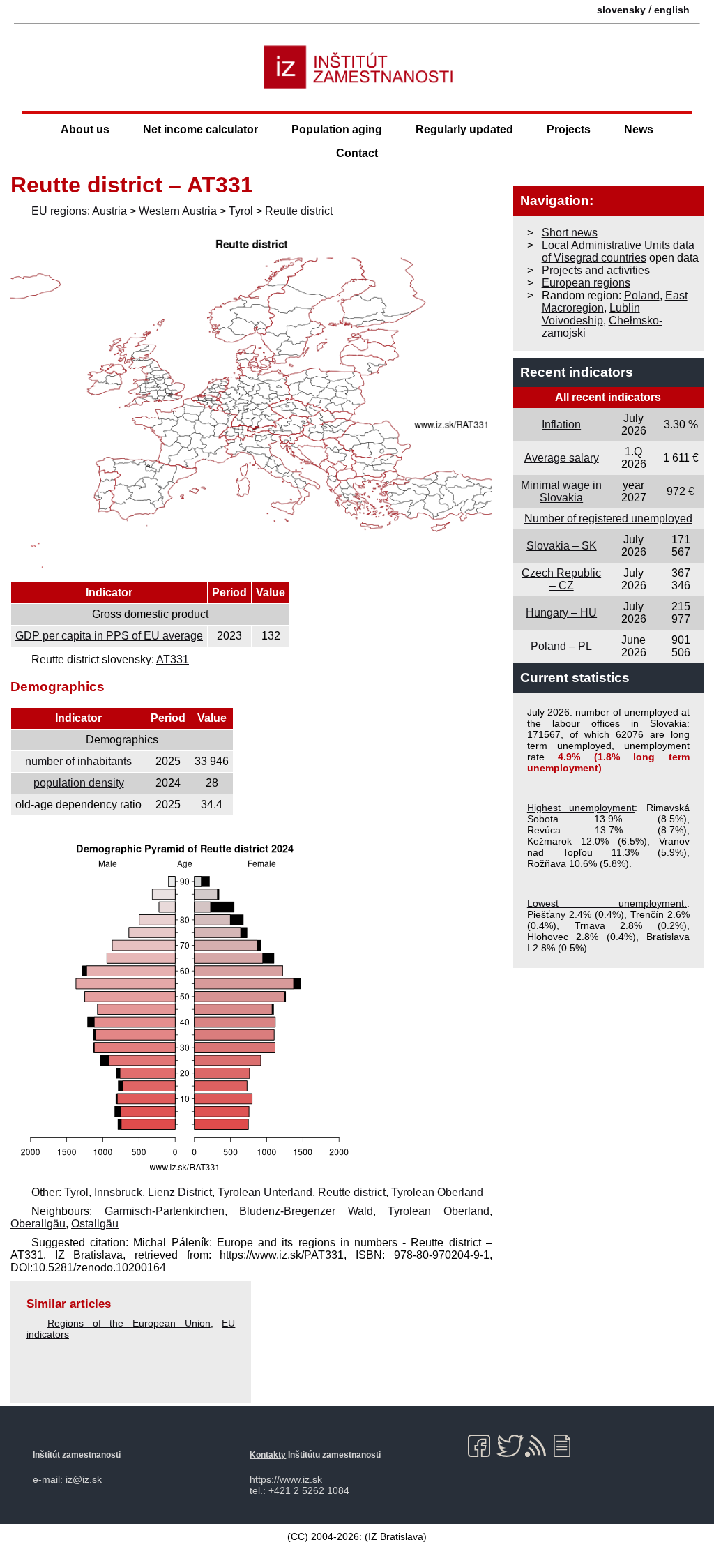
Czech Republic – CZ (561, 579)
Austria (109, 211)
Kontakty (268, 1455)
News (638, 129)
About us (85, 129)
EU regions (59, 211)
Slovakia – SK (561, 546)
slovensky (621, 9)
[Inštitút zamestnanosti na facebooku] (481, 1446)
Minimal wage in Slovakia (561, 491)
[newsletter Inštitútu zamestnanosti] (567, 1446)
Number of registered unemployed (608, 518)
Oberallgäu (38, 1224)
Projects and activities (596, 270)
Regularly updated (464, 129)
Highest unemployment (581, 807)
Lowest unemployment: (607, 903)
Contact (357, 153)
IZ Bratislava (395, 1536)
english (672, 9)
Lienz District (180, 1192)
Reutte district (299, 211)
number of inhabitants (78, 761)
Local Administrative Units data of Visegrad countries (618, 251)
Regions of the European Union (129, 1323)
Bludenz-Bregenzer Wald (306, 1211)
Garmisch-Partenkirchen (165, 1211)
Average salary (561, 458)
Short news (570, 233)
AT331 (172, 659)
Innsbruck (118, 1192)
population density (78, 783)
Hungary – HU (561, 613)
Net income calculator (200, 129)
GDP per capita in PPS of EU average (109, 636)
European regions (586, 283)
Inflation (561, 424)
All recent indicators (608, 397)
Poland (642, 295)
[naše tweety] (510, 1446)
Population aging (336, 129)
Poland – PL (561, 646)
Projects (569, 129)
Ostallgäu (95, 1224)
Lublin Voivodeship (591, 314)
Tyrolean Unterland (265, 1192)
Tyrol (241, 211)
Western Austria (178, 211)
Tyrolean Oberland (437, 1192)
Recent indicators (576, 372)
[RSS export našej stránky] (538, 1446)
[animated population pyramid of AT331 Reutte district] (184, 1173)
